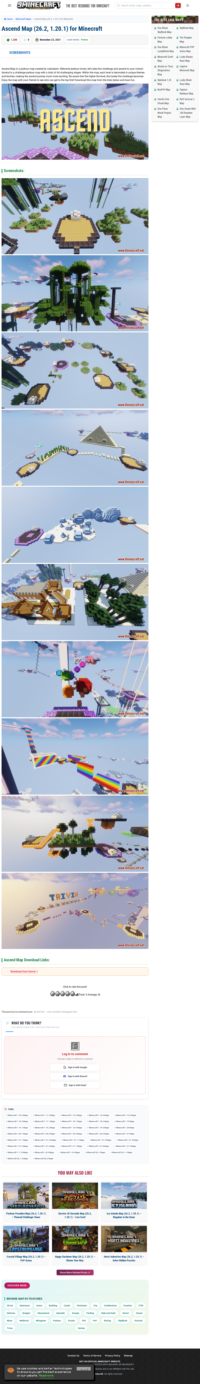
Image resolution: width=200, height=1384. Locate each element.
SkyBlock (122, 1320)
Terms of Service (92, 1355)
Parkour (84, 39)
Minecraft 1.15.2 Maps (126, 1115)
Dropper (26, 1313)
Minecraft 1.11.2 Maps (45, 1115)
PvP (95, 1320)
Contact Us (73, 1355)
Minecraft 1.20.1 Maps (18, 1134)
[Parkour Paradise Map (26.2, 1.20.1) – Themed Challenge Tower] (26, 1196)
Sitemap (128, 1355)
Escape (75, 1313)
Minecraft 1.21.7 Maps (72, 1146)
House (139, 1313)
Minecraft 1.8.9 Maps (44, 1152)
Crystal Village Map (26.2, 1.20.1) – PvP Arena (26, 1258)
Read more (46, 1375)
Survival (138, 1320)
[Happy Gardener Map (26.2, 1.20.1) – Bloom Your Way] (75, 1239)
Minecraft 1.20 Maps (125, 1127)
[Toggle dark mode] (188, 5)
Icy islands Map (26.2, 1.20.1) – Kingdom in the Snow (124, 1215)
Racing (107, 1320)
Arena (39, 1305)
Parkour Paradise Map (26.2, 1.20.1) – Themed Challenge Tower (26, 1215)
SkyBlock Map (187, 28)
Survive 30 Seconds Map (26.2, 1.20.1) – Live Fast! (75, 1215)
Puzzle (71, 1320)
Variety (81, 1328)
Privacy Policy (112, 1355)
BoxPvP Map (164, 89)
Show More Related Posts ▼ (75, 1272)
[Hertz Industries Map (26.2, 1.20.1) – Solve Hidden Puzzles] (124, 1239)
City (95, 1305)
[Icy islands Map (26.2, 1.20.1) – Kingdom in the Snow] (124, 1196)
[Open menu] (9, 5)
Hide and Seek (108, 1313)
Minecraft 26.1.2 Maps (18, 1158)
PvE (84, 1320)
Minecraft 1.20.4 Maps (72, 1134)
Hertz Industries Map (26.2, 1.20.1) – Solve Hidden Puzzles (124, 1258)
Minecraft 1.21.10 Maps (45, 1140)
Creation (127, 1305)
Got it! (84, 1369)
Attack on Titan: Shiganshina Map (165, 70)
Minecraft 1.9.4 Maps (70, 1152)
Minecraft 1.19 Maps (125, 1121)
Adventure (25, 1305)
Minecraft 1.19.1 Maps (18, 1127)
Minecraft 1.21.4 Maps (128, 1140)
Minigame (41, 1320)
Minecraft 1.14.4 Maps (99, 1115)
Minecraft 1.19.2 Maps (45, 1127)
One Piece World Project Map (164, 112)
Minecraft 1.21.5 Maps (18, 1146)
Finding (90, 1313)
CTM (140, 1305)
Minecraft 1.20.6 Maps (99, 1134)
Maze (9, 1320)
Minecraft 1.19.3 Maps (72, 1127)
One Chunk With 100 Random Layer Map (188, 112)
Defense (11, 1313)
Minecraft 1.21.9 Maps (126, 1146)
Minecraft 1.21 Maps (125, 1134)
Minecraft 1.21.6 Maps (45, 1146)
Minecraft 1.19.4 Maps (99, 1127)
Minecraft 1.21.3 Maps (101, 1140)
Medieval (24, 1320)
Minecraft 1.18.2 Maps (99, 1121)
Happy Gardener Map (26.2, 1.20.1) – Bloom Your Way (75, 1258)
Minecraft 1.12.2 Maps (72, 1115)
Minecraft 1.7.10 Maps (18, 1152)
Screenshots (19, 53)
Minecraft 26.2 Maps (44, 1158)
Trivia (10, 1328)
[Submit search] (178, 5)
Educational (43, 1313)
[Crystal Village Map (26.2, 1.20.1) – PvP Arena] (26, 1239)
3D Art (10, 1305)
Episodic (60, 1313)
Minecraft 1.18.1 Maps (72, 1121)
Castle (67, 1305)
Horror (125, 1313)
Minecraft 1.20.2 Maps (45, 1134)
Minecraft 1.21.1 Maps (18, 1140)
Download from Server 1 (24, 971)
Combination (110, 1305)
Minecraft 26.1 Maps (96, 1152)
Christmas (82, 1305)
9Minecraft (97, 1374)
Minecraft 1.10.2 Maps (18, 1115)
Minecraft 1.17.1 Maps (45, 1121)
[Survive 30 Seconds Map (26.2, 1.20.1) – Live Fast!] (75, 1196)
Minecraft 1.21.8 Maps (99, 1146)
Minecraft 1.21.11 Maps (73, 1140)
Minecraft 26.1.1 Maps (122, 1152)
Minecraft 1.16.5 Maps (18, 1121)
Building (53, 1305)
